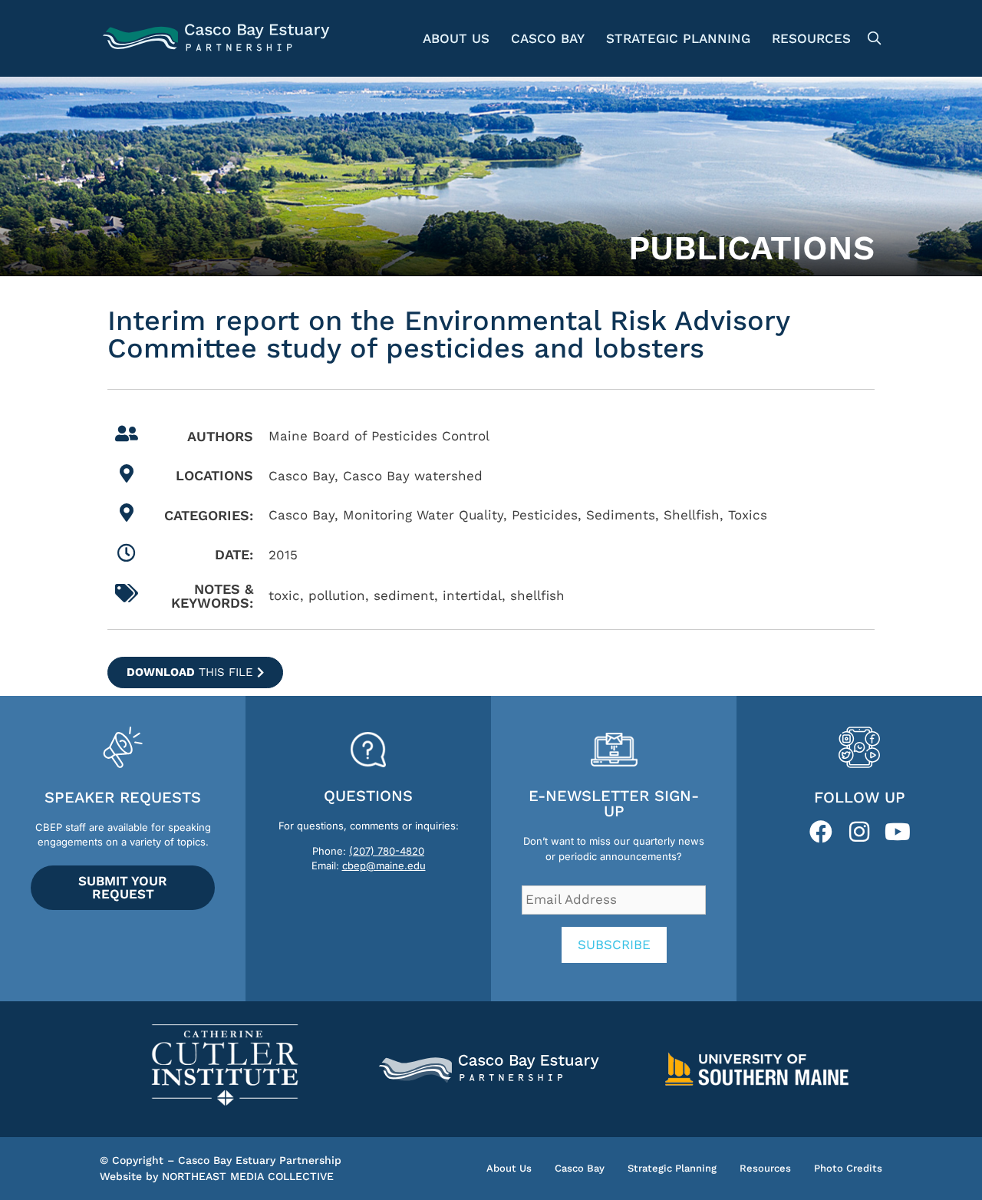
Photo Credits (848, 1168)
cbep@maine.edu (384, 865)
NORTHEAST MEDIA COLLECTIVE (248, 1176)
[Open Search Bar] (872, 38)
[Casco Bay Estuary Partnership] (218, 38)
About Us (456, 38)
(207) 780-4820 (386, 851)
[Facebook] (820, 831)
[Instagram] (859, 831)
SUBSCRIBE (614, 944)
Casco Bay (548, 38)
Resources (811, 38)
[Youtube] (897, 831)
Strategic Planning (678, 38)
